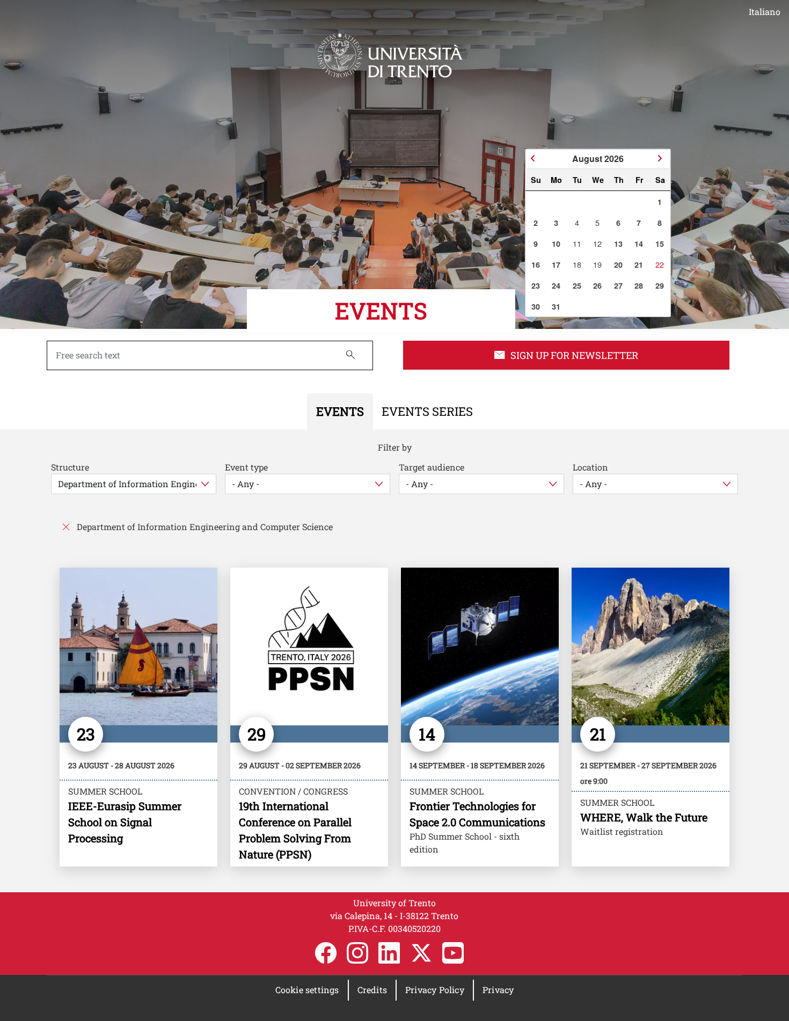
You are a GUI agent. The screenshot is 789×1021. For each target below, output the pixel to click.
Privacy (498, 989)
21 (638, 264)
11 (577, 243)
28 (638, 285)
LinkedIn (389, 953)
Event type (246, 467)
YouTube (453, 953)
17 (556, 264)
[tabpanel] (394, 660)
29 (659, 285)
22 (659, 264)
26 (597, 285)
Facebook (326, 953)
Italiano (764, 11)
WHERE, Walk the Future (643, 817)
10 (556, 243)
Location (590, 467)
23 (535, 285)
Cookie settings (307, 989)
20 (618, 264)
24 (556, 285)
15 (659, 243)
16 (535, 264)
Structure (70, 467)
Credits (372, 989)
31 (556, 306)
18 (577, 264)
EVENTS (381, 310)
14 (638, 243)
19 (597, 264)
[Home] (390, 55)
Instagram (357, 953)
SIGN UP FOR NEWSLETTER (574, 355)
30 (535, 306)
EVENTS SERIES (427, 411)
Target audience (431, 467)
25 (577, 285)
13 (618, 243)
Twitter (421, 953)
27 (618, 285)
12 (597, 243)
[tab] (340, 411)
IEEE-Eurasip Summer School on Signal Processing (124, 822)
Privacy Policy (434, 989)
